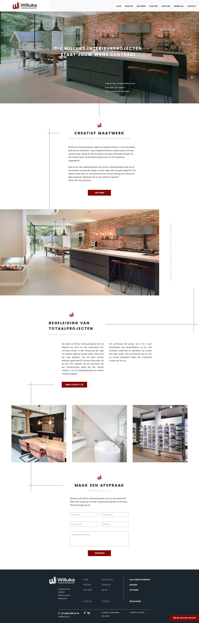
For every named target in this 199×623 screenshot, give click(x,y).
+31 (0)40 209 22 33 (69, 613)
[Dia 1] (95, 98)
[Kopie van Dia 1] (97, 98)
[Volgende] (186, 57)
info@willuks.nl (64, 616)
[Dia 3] (103, 98)
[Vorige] (13, 57)
